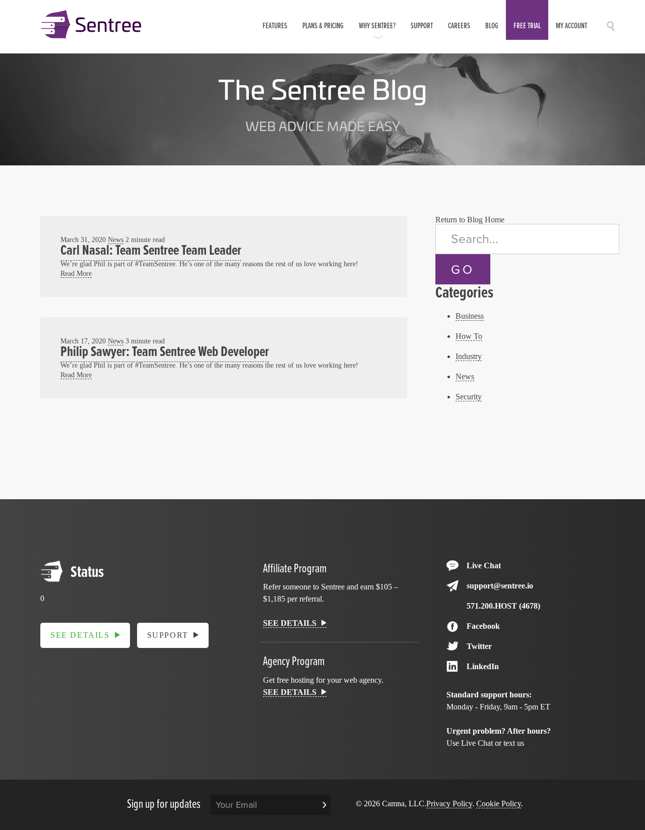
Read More (76, 273)
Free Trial (527, 26)
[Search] (611, 28)
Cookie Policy (498, 803)
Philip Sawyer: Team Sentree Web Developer (164, 352)
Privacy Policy (449, 803)
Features (275, 26)
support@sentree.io (500, 585)
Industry (469, 356)
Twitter (479, 646)
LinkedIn (483, 666)
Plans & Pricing (323, 26)
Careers (459, 26)
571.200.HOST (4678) (503, 606)
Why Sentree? (377, 26)
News (115, 239)
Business (470, 316)
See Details (80, 635)
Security (469, 396)
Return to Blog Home (469, 219)
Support (422, 26)
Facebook (483, 626)
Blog (491, 26)
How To (469, 336)
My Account (571, 26)
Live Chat (484, 565)
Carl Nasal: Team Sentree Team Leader (150, 251)
